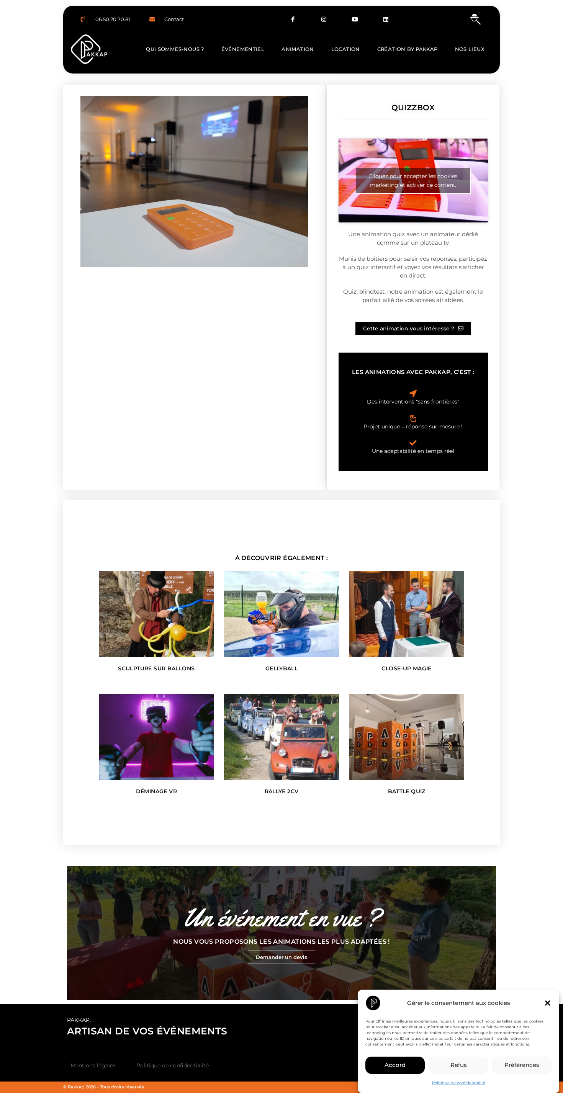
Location (345, 49)
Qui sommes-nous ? (175, 49)
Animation (298, 49)
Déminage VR (156, 791)
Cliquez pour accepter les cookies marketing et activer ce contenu (413, 180)
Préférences (521, 1064)
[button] (548, 1003)
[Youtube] (355, 19)
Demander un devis (281, 957)
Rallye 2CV (282, 791)
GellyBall (281, 668)
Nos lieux (469, 49)
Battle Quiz (407, 791)
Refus (458, 1064)
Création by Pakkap (407, 49)
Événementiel (243, 49)
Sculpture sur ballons (156, 668)
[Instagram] (324, 19)
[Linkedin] (386, 19)
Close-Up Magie (406, 668)
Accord (395, 1064)
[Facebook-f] (293, 19)
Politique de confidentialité (458, 1082)
